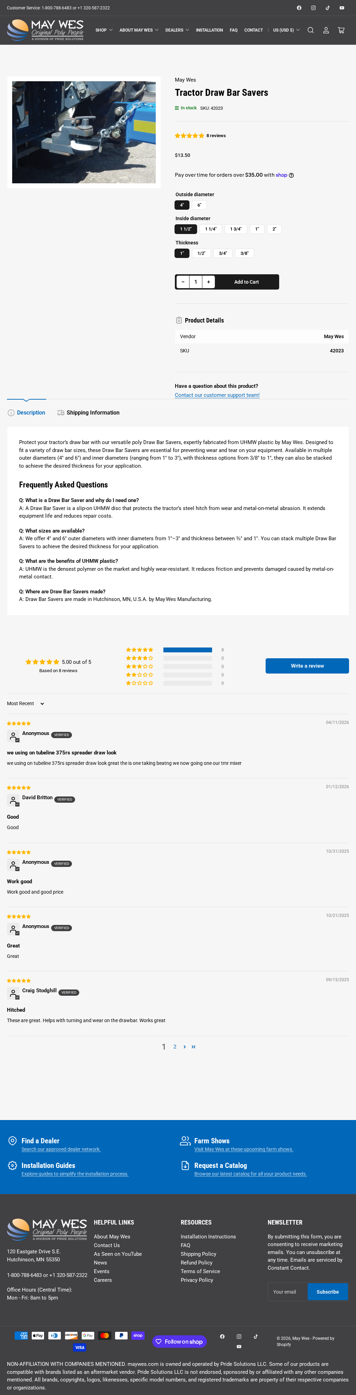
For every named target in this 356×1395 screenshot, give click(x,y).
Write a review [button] (307, 666)
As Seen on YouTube (118, 1254)
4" (182, 205)
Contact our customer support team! (217, 395)
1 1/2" (186, 229)
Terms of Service (200, 1271)
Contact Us (107, 1245)
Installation (209, 30)
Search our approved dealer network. (61, 1149)
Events (102, 1271)
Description (31, 412)
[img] (19, 723)
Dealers (174, 30)
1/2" (201, 253)
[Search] (310, 30)
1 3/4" (236, 229)
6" (199, 205)
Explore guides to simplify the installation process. (75, 1174)
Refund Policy (196, 1263)
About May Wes (136, 30)
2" (274, 229)
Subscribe (328, 1292)
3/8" (245, 253)
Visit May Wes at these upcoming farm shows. (243, 1149)
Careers (103, 1280)
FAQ (233, 30)
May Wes (185, 80)
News (100, 1263)
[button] (190, 136)
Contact (253, 30)
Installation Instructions (208, 1237)
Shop (101, 30)
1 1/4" (211, 229)
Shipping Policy (198, 1254)
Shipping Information (93, 412)
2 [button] (174, 1047)
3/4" (223, 253)
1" (257, 229)
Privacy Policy (197, 1280)
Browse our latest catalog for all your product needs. (250, 1174)
